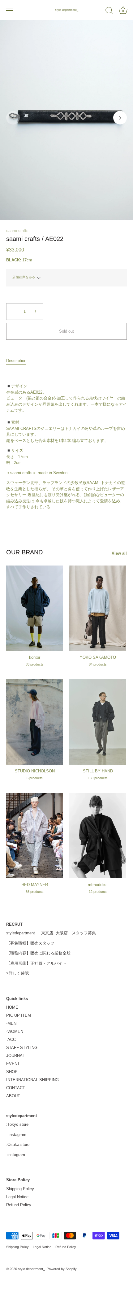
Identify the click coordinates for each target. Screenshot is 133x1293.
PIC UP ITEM (18, 1015)
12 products (98, 891)
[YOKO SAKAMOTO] (97, 608)
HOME (12, 1007)
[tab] (19, 361)
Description (16, 360)
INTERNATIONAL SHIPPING (32, 1079)
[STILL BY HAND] (97, 722)
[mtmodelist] (97, 835)
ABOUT (13, 1096)
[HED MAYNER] (34, 835)
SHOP (12, 1071)
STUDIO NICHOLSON (35, 771)
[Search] (109, 11)
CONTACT (15, 1088)
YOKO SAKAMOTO (98, 657)
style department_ (66, 9)
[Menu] (10, 10)
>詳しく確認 (17, 973)
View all (119, 553)
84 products (98, 664)
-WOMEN (14, 1031)
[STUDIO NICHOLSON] (34, 722)
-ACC (11, 1039)
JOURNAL (15, 1055)
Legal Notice (17, 1197)
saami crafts (17, 230)
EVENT (13, 1063)
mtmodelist (98, 884)
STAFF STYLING (21, 1047)
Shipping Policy (20, 1188)
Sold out (66, 331)
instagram (17, 1134)
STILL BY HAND (98, 771)
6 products (35, 778)
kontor (34, 657)
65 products (35, 891)
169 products (98, 778)
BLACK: (13, 260)
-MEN (11, 1023)
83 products (35, 664)
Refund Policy (18, 1205)
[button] (13, 117)
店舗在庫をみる (23, 277)
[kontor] (34, 608)
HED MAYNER (34, 884)
